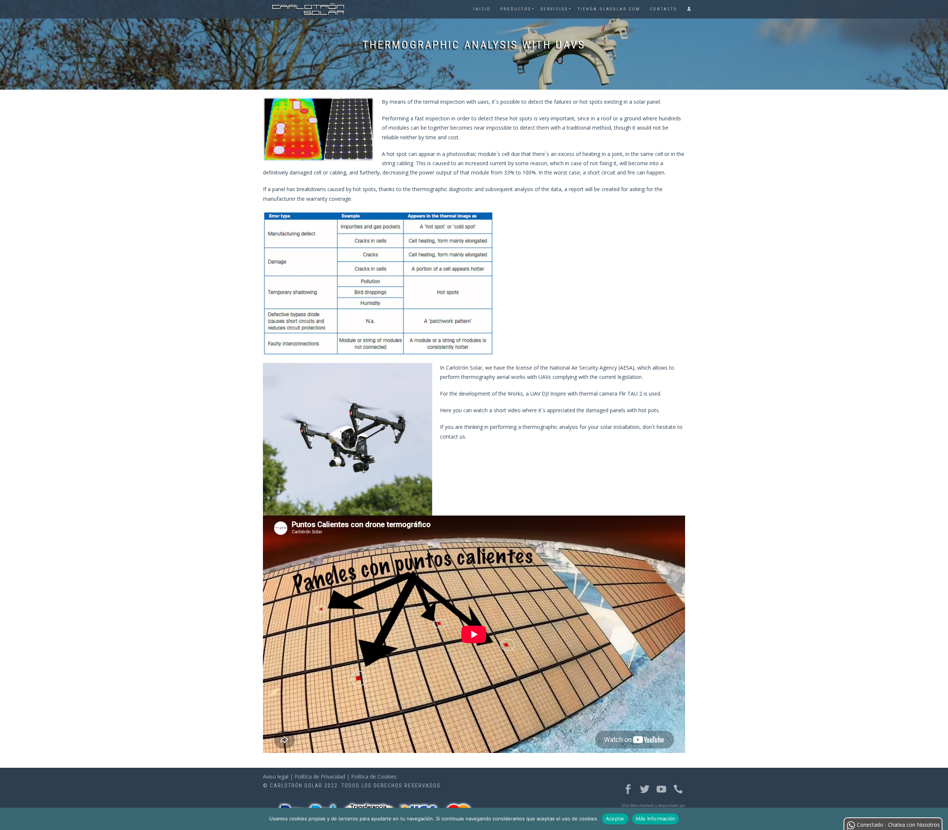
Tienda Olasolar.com (609, 9)
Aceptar (615, 818)
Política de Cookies (374, 776)
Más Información (655, 818)
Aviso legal (275, 776)
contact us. (453, 436)
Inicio (482, 9)
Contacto (663, 9)
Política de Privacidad (319, 776)
